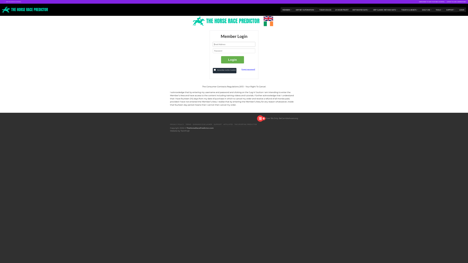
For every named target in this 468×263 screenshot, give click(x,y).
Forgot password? (248, 69)
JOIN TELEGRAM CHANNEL (13, 1)
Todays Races (325, 10)
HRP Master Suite (360, 10)
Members (286, 10)
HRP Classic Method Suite (384, 10)
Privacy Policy (177, 124)
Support (450, 10)
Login (461, 10)
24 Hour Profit (342, 10)
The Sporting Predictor (245, 124)
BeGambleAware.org (288, 118)
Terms (188, 124)
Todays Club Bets (408, 10)
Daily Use (426, 10)
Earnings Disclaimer (202, 124)
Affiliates (228, 124)
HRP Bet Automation (305, 10)
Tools (438, 10)
